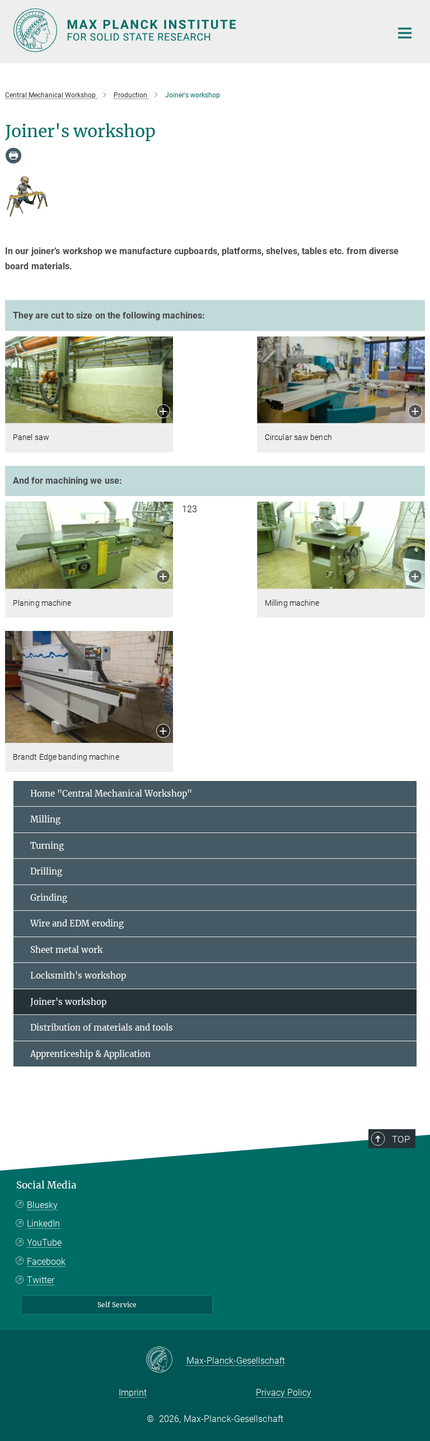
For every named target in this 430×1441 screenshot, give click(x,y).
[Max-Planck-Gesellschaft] (166, 1360)
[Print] (13, 155)
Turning (47, 845)
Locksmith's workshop (78, 975)
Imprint (133, 1392)
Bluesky (42, 1205)
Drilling (46, 871)
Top (401, 1139)
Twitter (40, 1280)
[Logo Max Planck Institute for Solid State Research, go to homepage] (195, 30)
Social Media (46, 1185)
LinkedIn (43, 1223)
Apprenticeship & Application (90, 1054)
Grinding (48, 897)
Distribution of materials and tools (101, 1027)
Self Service (117, 1304)
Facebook (46, 1261)
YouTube (44, 1242)
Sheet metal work (66, 949)
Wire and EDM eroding (77, 923)
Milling (45, 819)
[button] (163, 412)
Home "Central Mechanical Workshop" (111, 793)
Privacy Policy (283, 1392)
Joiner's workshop (68, 1001)
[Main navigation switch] (405, 33)
